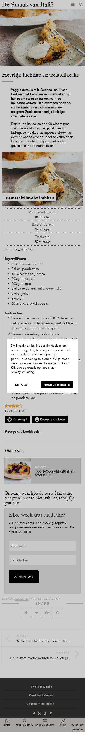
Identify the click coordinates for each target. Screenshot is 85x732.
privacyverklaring (22, 372)
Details (21, 384)
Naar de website (57, 384)
